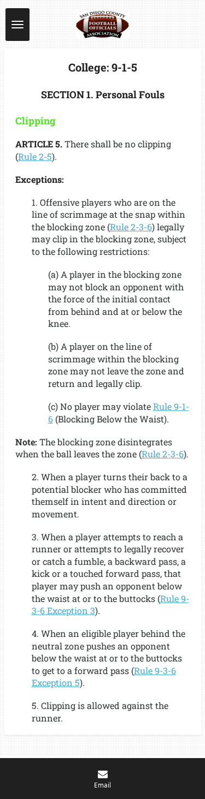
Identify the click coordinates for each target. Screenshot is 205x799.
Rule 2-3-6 (131, 226)
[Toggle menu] (17, 24)
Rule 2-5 (35, 156)
